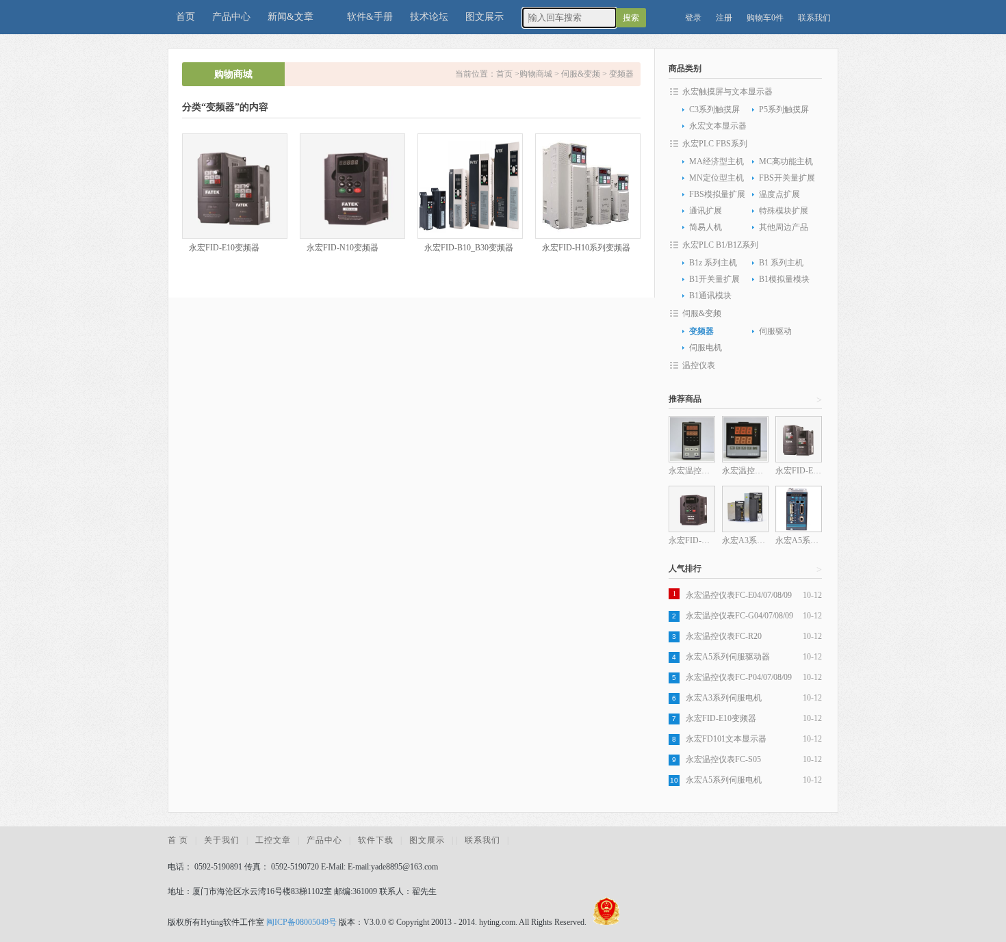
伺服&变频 (580, 74)
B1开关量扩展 (714, 279)
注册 (724, 18)
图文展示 (484, 17)
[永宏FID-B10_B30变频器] (470, 186)
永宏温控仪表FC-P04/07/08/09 (739, 677)
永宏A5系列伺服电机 (724, 780)
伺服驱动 (775, 331)
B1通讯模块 (710, 295)
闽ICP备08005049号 (301, 922)
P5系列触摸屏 (784, 109)
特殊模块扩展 (783, 210)
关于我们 (222, 840)
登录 (693, 18)
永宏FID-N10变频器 (342, 247)
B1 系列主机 (781, 262)
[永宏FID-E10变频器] (234, 186)
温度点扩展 (779, 194)
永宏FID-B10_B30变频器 (468, 247)
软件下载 (376, 840)
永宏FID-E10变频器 (224, 247)
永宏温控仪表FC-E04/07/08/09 (739, 595)
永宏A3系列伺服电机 (724, 698)
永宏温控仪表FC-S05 (723, 759)
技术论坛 (429, 17)
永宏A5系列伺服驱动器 (728, 657)
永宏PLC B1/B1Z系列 (720, 245)
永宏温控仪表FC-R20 (724, 636)
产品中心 (231, 17)
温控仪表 (698, 365)
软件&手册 (370, 17)
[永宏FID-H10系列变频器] (588, 186)
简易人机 (705, 227)
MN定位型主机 (716, 178)
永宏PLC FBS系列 (714, 143)
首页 (185, 17)
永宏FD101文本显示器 (726, 739)
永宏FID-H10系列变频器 (586, 247)
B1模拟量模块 (784, 279)
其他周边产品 (783, 227)
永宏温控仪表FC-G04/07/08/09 (739, 615)
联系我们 (814, 18)
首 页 (178, 840)
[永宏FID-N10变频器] (352, 186)
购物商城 (535, 74)
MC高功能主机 (786, 161)
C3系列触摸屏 (714, 109)
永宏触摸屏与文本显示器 (727, 91)
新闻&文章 (290, 17)
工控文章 (273, 840)
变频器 (621, 74)
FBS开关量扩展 (787, 178)
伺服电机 (705, 347)
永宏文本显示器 (718, 126)
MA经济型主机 (716, 161)
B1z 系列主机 (713, 262)
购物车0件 (765, 18)
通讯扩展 (705, 210)
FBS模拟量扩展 (717, 194)
